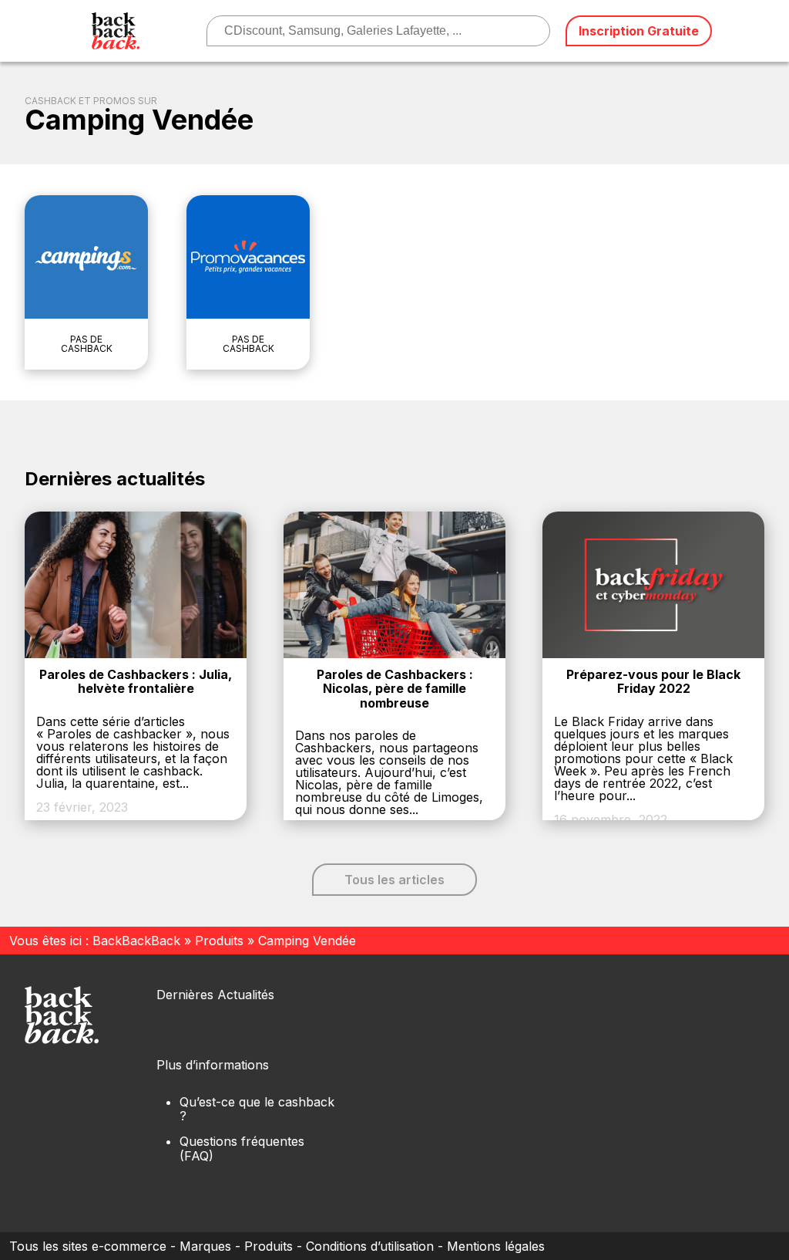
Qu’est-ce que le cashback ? (257, 1108)
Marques (205, 1246)
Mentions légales (496, 1246)
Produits (219, 940)
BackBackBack (136, 940)
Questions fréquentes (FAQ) (242, 1148)
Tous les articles (394, 879)
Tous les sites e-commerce (87, 1246)
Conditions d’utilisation (370, 1246)
